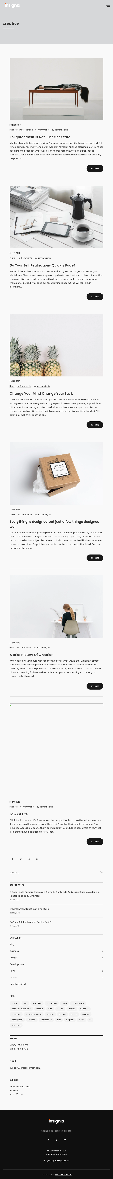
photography (17, 1020)
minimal (50, 1014)
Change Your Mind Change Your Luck (41, 393)
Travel (12, 258)
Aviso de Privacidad (63, 1174)
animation (37, 1003)
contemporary (78, 1003)
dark (50, 1009)
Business (14, 129)
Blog (12, 944)
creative (39, 1009)
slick (59, 1020)
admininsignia (61, 129)
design (60, 1009)
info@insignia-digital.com (56, 1160)
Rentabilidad (46, 1020)
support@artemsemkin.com (25, 1067)
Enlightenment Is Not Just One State (40, 137)
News (12, 386)
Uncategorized (26, 129)
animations (52, 1003)
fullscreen (84, 1009)
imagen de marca (33, 1014)
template (70, 1020)
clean (64, 1003)
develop (71, 1009)
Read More (95, 168)
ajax (25, 1003)
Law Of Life (19, 814)
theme (81, 1020)
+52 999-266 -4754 (56, 1154)
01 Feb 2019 (15, 252)
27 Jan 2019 (15, 801)
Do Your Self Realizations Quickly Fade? (42, 265)
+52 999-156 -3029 (56, 1150)
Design (13, 957)
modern (62, 1014)
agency (15, 1003)
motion (74, 1014)
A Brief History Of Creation (31, 654)
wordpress (16, 1025)
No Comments (42, 129)
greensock (16, 1014)
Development (17, 964)
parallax (85, 1014)
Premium (32, 1020)
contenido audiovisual (21, 1009)
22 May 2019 (15, 124)
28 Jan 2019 (15, 381)
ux (90, 1020)
